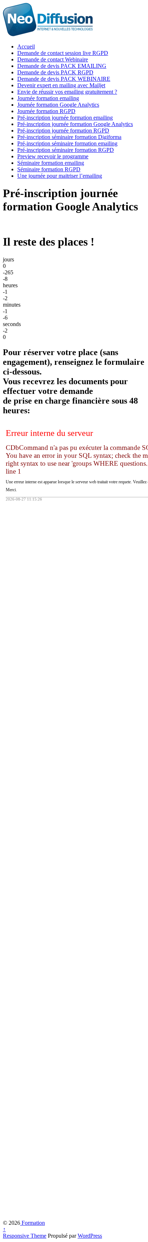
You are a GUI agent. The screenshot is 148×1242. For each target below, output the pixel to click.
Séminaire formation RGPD (48, 169)
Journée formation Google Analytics (58, 105)
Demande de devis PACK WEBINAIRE (63, 79)
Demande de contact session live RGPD (62, 53)
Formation (32, 1223)
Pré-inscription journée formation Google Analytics (75, 124)
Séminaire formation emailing (50, 163)
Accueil (26, 46)
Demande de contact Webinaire (52, 59)
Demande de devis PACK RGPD (55, 72)
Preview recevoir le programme (52, 156)
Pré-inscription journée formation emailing (65, 118)
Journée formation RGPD (46, 111)
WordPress (90, 1236)
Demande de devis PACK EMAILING (61, 66)
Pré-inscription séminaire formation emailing (67, 143)
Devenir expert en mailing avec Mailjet (61, 85)
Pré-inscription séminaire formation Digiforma (69, 137)
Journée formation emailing (48, 98)
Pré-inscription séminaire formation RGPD (65, 150)
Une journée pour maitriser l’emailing (59, 176)
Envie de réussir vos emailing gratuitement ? (67, 92)
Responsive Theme (24, 1236)
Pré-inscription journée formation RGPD (63, 130)
